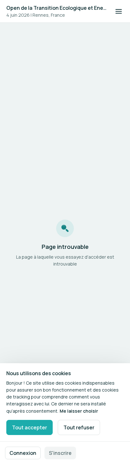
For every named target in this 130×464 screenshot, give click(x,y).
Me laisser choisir (79, 411)
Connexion (22, 453)
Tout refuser (78, 427)
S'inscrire (60, 453)
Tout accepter (29, 427)
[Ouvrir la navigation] (118, 11)
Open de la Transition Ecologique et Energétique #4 (56, 7)
